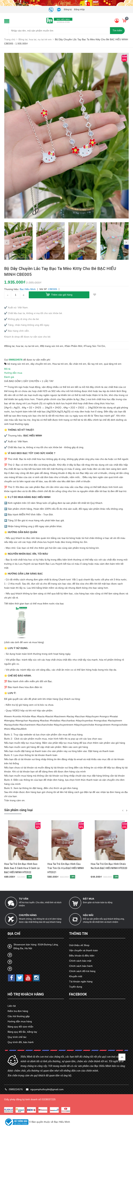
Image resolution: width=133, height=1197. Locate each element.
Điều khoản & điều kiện (81, 955)
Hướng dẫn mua (13, 372)
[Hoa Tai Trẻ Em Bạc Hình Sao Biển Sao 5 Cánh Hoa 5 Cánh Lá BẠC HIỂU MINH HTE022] (23, 840)
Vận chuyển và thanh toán (83, 950)
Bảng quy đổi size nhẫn (20, 1026)
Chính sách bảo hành (81, 966)
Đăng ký (68, 9)
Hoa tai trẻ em (60, 363)
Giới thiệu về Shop (79, 945)
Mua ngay (20, 859)
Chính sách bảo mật (80, 960)
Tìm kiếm (117, 30)
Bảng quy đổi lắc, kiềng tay (22, 1031)
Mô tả (7, 368)
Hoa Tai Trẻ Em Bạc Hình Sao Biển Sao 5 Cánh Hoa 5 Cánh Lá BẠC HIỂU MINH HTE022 (21, 868)
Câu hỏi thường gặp (19, 1016)
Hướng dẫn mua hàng (20, 1021)
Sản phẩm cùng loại (18, 810)
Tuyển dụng (75, 986)
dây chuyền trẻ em (40, 363)
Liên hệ (12, 1005)
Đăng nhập (79, 9)
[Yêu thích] (94, 294)
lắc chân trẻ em (77, 363)
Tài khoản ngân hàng (80, 981)
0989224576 (16, 359)
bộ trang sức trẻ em (18, 363)
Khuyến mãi (75, 976)
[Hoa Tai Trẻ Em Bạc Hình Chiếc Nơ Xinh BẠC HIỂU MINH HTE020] (110, 840)
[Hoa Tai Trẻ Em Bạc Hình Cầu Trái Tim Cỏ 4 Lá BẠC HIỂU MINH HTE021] (66, 840)
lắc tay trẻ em (95, 363)
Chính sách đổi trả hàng (82, 971)
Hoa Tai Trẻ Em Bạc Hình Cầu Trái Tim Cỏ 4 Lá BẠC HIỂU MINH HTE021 (65, 868)
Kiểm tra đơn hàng (18, 1011)
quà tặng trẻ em (112, 363)
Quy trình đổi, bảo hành (21, 1042)
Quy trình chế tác (17, 1037)
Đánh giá (9, 377)
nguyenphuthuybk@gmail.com (47, 1089)
